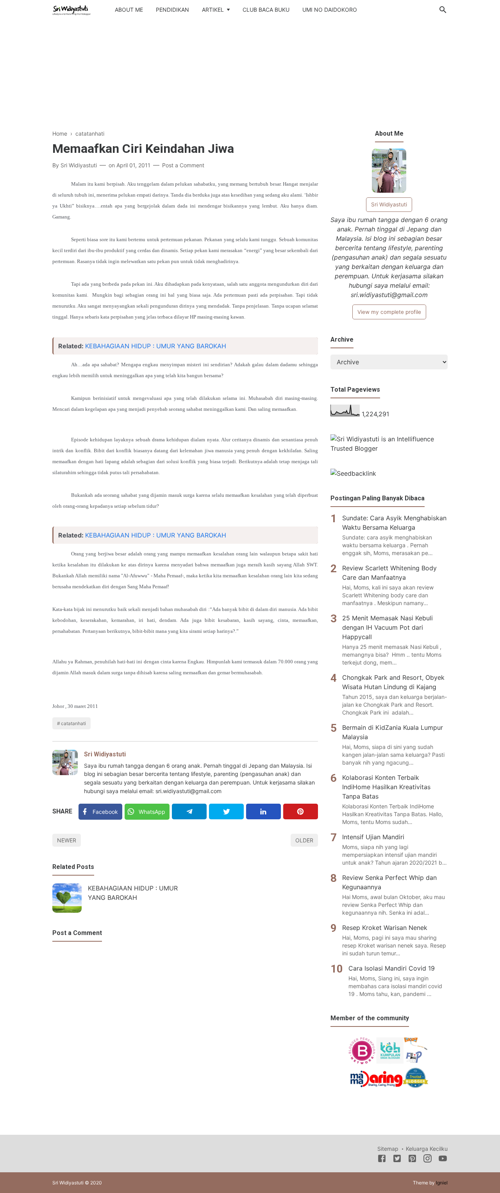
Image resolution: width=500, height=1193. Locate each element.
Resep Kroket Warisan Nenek (384, 927)
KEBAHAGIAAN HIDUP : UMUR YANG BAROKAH (155, 346)
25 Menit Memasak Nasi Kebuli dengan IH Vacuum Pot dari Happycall (387, 627)
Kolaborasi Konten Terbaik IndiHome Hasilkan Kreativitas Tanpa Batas (386, 787)
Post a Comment (183, 165)
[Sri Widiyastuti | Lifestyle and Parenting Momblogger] (71, 9)
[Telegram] (189, 811)
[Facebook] (382, 1160)
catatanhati (73, 723)
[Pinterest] (300, 811)
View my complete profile (389, 312)
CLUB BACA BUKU (266, 9)
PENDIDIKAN (172, 9)
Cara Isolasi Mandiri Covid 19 (391, 968)
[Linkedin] (263, 811)
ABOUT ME (129, 9)
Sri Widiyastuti (105, 754)
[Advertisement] (250, 78)
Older (304, 840)
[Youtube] (443, 1160)
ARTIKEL (213, 9)
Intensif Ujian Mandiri (373, 837)
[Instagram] (427, 1160)
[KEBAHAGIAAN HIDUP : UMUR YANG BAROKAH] (67, 898)
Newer (66, 840)
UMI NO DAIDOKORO (329, 9)
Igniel (442, 1183)
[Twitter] (226, 811)
